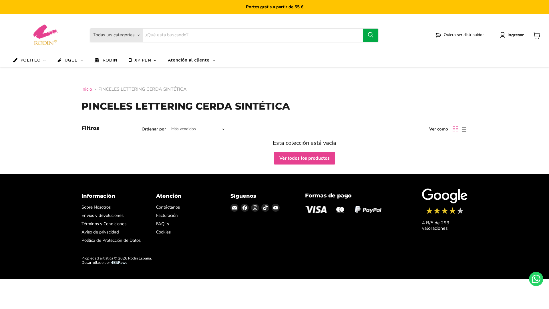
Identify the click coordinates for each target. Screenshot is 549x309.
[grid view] (455, 129)
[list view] (464, 129)
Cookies (163, 232)
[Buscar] (370, 35)
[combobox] (253, 35)
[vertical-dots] (445, 213)
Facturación (167, 215)
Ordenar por (154, 129)
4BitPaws (119, 262)
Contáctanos (168, 207)
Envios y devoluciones (102, 215)
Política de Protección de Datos (111, 240)
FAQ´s (162, 224)
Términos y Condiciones (103, 224)
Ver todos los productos (304, 158)
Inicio (86, 89)
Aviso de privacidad (100, 232)
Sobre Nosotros (96, 207)
